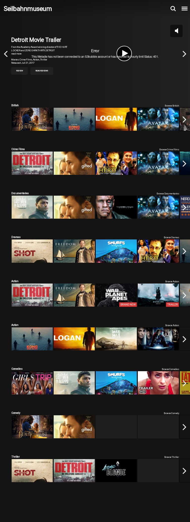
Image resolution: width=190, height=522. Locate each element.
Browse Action (172, 281)
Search (173, 8)
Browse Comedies (170, 369)
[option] (95, 53)
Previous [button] (5, 53)
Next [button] (184, 53)
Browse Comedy (171, 413)
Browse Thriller (171, 457)
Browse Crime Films (169, 149)
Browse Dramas (171, 237)
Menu (184, 8)
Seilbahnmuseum (28, 8)
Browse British (172, 105)
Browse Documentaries (168, 193)
